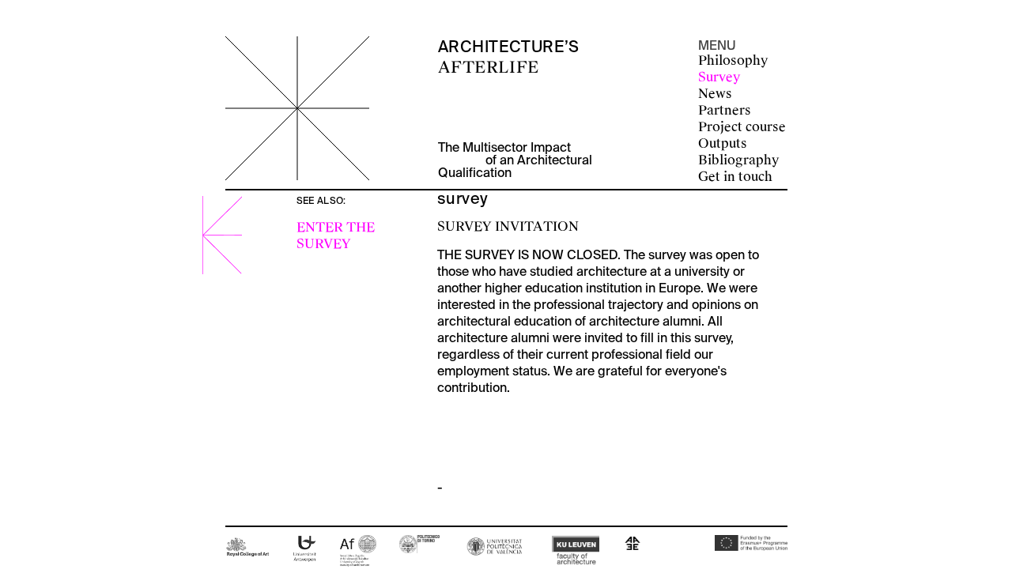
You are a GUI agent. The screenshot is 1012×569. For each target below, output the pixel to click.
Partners (724, 110)
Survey (719, 77)
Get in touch (735, 176)
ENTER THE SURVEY (335, 235)
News (715, 93)
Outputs (722, 143)
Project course (742, 127)
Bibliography (738, 160)
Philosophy (733, 60)
